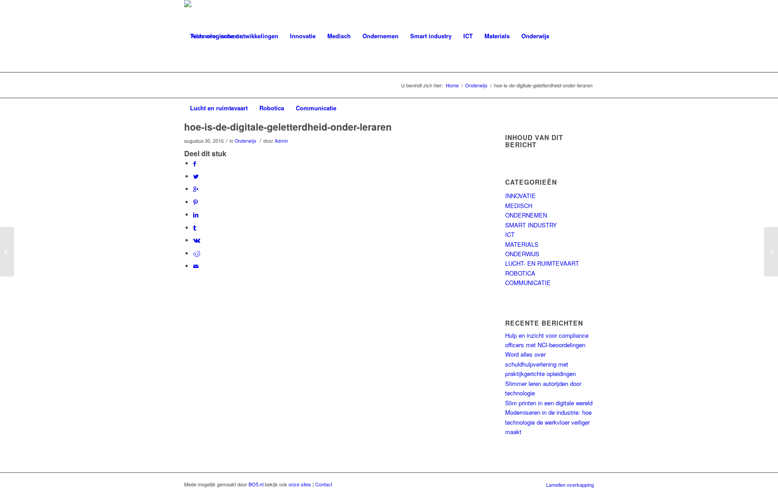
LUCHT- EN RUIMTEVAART (542, 263)
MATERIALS (521, 244)
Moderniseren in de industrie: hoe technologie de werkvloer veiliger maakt (548, 422)
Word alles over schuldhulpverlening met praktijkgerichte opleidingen (540, 364)
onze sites (300, 484)
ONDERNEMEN (526, 215)
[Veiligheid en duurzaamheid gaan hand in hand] (7, 251)
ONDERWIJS (522, 253)
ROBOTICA (520, 273)
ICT (510, 234)
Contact (323, 484)
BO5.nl (256, 484)
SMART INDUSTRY (531, 225)
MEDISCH (518, 205)
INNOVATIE (520, 195)
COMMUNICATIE (528, 282)
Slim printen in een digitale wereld (549, 403)
